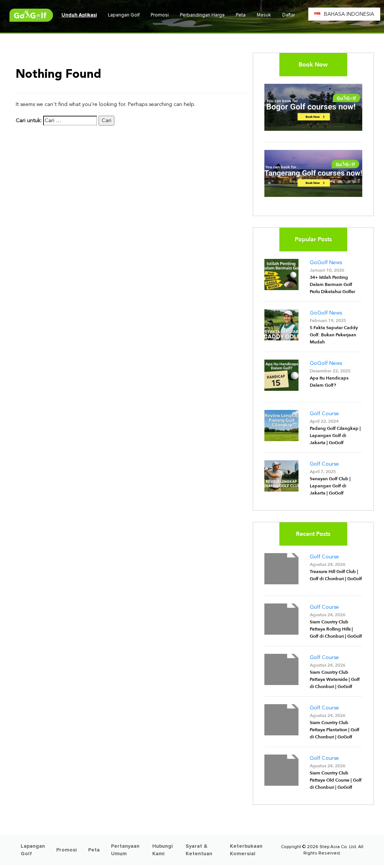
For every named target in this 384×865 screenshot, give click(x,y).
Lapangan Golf (124, 15)
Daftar (288, 15)
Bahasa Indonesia (349, 14)
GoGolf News (326, 262)
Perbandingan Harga (202, 15)
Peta (241, 15)
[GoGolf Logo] (31, 15)
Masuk (264, 15)
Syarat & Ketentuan (199, 850)
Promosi (160, 15)
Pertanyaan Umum (125, 850)
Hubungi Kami (162, 850)
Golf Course (324, 413)
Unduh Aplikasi (79, 15)
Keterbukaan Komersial (246, 850)
